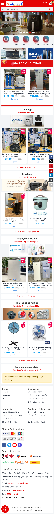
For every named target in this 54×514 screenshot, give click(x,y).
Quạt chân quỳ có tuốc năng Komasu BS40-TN (40, 349)
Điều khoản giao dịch (36, 415)
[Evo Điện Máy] (27, 23)
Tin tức (4, 399)
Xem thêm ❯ (27, 113)
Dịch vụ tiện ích (34, 419)
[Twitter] (9, 445)
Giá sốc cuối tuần (27, 63)
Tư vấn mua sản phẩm (27, 367)
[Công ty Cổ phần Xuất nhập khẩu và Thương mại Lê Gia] (14, 3)
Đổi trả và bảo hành (10, 419)
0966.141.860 (18, 490)
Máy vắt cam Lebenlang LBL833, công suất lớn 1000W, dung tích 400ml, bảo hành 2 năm (14, 220)
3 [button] (27, 32)
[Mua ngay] (2, 79)
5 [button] (33, 32)
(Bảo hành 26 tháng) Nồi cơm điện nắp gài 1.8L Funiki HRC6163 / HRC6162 (40, 220)
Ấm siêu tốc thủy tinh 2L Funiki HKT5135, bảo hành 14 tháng (14, 155)
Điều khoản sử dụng (36, 412)
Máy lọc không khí (27, 238)
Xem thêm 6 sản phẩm (26, 361)
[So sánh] (25, 140)
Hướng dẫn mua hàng (10, 412)
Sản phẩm (6, 395)
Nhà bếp (16, 44)
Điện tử (36, 44)
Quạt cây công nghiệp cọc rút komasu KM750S (13, 349)
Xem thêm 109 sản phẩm (25, 167)
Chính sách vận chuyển (37, 395)
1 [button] (20, 32)
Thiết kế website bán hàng (23, 510)
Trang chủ (6, 392)
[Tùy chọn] (27, 79)
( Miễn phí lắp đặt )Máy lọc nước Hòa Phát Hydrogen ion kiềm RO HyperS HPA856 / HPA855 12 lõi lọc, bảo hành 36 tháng (39, 92)
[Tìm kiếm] (50, 9)
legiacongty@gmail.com (18, 483)
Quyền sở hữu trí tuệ (36, 422)
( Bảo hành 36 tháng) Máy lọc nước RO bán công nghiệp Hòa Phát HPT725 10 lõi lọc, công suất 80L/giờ (14, 92)
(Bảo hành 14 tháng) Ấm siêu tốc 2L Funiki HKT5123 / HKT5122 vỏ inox (40, 155)
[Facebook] (4, 445)
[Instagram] (20, 445)
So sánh (14, 99)
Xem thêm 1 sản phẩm (26, 296)
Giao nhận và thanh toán (12, 415)
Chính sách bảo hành (36, 402)
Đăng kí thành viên (9, 422)
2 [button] (24, 32)
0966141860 (12, 494)
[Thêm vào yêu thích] (8, 79)
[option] (27, 23)
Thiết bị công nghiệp (27, 303)
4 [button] (30, 32)
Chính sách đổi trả (35, 399)
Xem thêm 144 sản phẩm (25, 232)
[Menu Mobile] (2, 3)
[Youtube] (14, 445)
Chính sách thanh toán (37, 392)
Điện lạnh (46, 44)
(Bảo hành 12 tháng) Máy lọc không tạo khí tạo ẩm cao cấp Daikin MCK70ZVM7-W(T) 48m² (40, 284)
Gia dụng (26, 44)
